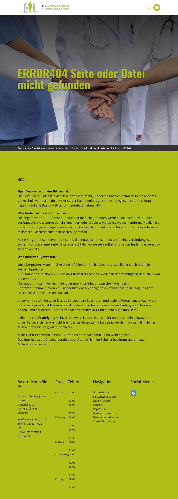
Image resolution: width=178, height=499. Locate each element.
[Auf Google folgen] (133, 393)
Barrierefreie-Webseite (106, 413)
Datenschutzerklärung (106, 417)
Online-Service (101, 400)
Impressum (100, 409)
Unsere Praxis (101, 392)
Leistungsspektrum (104, 396)
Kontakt (97, 404)
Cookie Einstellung (104, 421)
